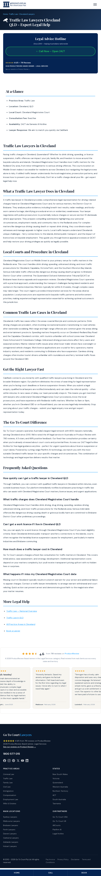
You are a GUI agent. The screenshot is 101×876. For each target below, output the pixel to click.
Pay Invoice (50, 859)
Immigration (8, 791)
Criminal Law (8, 774)
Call (50, 873)
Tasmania (57, 803)
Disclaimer (75, 859)
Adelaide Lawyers (10, 842)
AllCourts (56, 825)
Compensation (9, 795)
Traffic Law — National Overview (21, 611)
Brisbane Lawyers (10, 825)
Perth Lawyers (9, 829)
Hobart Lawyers (10, 846)
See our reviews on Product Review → (19, 747)
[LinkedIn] (27, 761)
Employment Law (10, 799)
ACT (54, 795)
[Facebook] (4, 761)
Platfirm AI (57, 829)
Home (5, 14)
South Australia (59, 799)
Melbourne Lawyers (11, 821)
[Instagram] (9, 761)
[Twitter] (18, 761)
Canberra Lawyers (11, 838)
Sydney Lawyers (10, 817)
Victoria (56, 778)
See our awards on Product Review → (18, 69)
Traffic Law (13, 14)
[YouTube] (22, 761)
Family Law (8, 782)
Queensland (58, 782)
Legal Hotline (58, 833)
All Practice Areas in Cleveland (20, 624)
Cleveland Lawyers (27, 14)
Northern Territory (60, 791)
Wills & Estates (9, 803)
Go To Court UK (59, 821)
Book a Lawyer (13, 630)
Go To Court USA (60, 817)
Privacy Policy (63, 859)
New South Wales (60, 774)
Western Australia (60, 787)
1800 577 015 (11, 753)
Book (84, 873)
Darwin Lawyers (10, 833)
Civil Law (7, 787)
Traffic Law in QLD (15, 617)
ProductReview (72, 653)
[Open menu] (95, 4)
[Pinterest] (13, 761)
